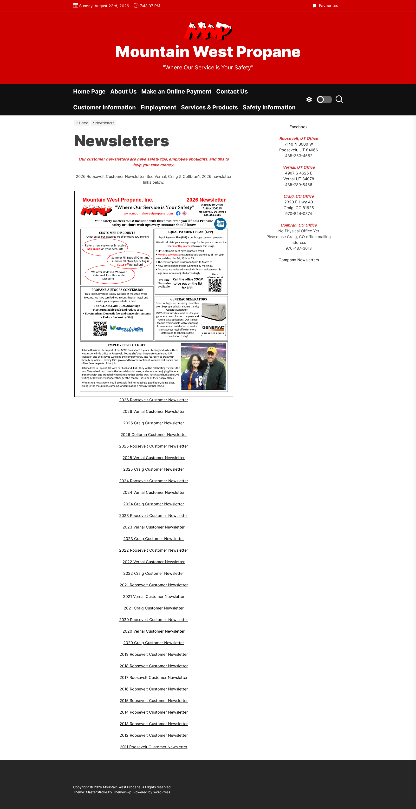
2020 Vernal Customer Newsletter (154, 631)
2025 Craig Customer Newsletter (153, 469)
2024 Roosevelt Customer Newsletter (153, 480)
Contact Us (232, 91)
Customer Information (104, 107)
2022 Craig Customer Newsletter (153, 573)
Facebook (299, 126)
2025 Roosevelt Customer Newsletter (153, 446)
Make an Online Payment (176, 91)
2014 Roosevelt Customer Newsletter (154, 712)
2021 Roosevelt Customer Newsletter (154, 584)
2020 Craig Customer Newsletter (153, 642)
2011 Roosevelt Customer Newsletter (153, 746)
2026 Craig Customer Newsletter (153, 423)
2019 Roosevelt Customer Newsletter (154, 654)
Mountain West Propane (208, 51)
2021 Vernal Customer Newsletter (153, 596)
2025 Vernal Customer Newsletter (154, 457)
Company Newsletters (299, 259)
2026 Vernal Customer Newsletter (154, 411)
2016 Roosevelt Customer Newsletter (154, 689)
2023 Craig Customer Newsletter (153, 538)
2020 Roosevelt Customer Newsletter (153, 619)
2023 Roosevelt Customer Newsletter (153, 515)
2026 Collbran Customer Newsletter (154, 434)
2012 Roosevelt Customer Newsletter (154, 735)
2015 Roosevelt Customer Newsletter (154, 700)
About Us (123, 91)
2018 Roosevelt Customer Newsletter (154, 665)
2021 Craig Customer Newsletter (154, 608)
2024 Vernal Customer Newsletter (154, 492)
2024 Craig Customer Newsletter (153, 503)
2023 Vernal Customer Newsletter (154, 527)
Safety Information (269, 107)
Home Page (89, 91)
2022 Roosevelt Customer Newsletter (153, 550)
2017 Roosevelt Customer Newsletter (154, 677)
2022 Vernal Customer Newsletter (154, 561)
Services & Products (209, 107)
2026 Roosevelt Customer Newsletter (153, 399)
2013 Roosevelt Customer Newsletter (154, 723)
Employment (158, 107)
